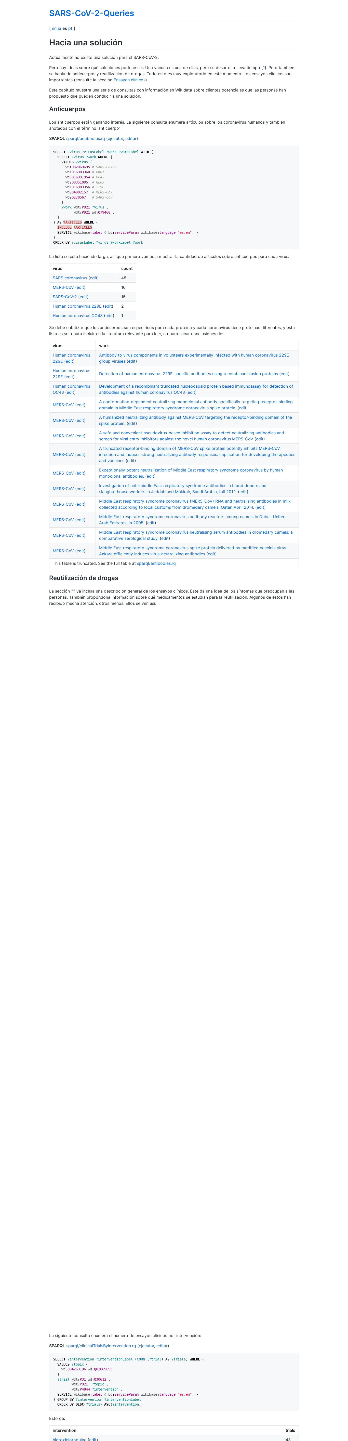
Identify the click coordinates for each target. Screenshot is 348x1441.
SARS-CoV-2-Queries (91, 13)
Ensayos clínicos (129, 79)
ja (59, 28)
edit (93, 277)
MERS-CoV (63, 287)
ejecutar (115, 138)
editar (131, 138)
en (54, 28)
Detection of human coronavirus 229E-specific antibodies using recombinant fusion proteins (188, 373)
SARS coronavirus (70, 277)
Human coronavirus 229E (77, 306)
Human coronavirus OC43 (78, 315)
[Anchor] (89, 108)
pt (70, 28)
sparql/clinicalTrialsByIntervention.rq (101, 1345)
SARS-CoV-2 (65, 296)
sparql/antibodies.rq (85, 138)
